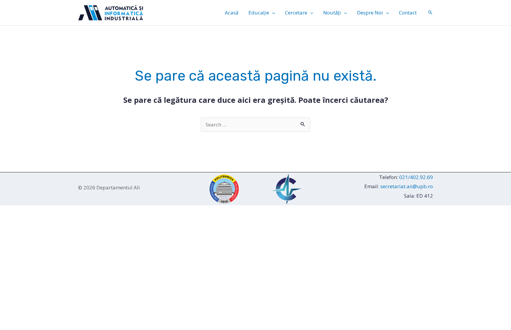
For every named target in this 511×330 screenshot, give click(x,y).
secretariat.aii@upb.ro (406, 186)
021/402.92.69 (416, 177)
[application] (272, 13)
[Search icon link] (430, 12)
